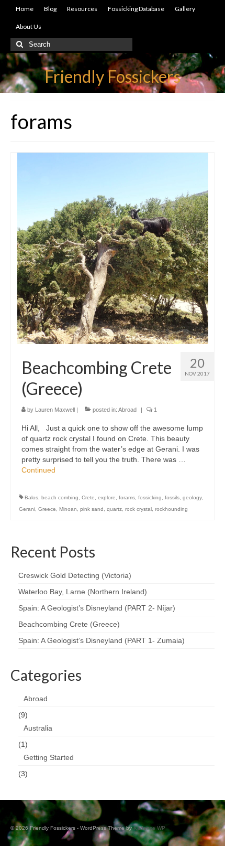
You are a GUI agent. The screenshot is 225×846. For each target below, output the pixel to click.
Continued (38, 470)
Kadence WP (149, 828)
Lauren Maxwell (55, 409)
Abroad (127, 409)
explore (107, 497)
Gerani (27, 509)
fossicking (150, 497)
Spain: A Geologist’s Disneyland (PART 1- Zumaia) (101, 640)
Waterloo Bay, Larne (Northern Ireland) (82, 591)
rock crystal (138, 509)
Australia (38, 728)
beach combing (59, 497)
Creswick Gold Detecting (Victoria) (74, 575)
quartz (114, 509)
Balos (31, 497)
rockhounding (171, 509)
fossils (172, 497)
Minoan (68, 509)
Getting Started (49, 757)
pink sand (92, 509)
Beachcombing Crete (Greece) (69, 624)
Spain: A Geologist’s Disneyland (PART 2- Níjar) (96, 608)
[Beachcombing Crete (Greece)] (112, 247)
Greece (47, 509)
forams (127, 497)
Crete (88, 497)
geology (192, 497)
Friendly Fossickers (112, 76)
